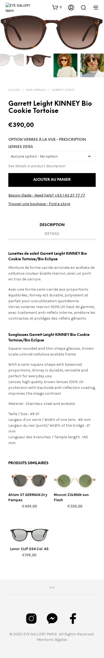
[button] (57, 7)
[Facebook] (73, 618)
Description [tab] (52, 225)
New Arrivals (36, 90)
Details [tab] (52, 234)
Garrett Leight (63, 90)
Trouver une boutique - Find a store (39, 203)
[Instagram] (31, 618)
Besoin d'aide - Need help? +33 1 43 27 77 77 (46, 195)
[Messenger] (52, 618)
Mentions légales (52, 640)
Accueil (14, 90)
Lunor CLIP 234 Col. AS (29, 549)
